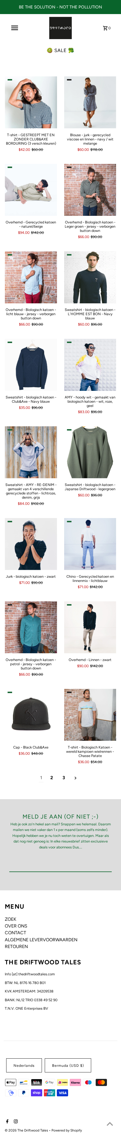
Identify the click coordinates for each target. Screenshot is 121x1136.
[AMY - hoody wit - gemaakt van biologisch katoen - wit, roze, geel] (90, 365)
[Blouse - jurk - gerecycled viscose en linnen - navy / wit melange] (90, 102)
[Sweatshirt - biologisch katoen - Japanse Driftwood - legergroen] (90, 452)
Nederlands (24, 1065)
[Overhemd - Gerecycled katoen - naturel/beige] (31, 190)
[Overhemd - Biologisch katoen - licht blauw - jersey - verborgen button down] (31, 277)
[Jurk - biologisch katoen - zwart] (31, 544)
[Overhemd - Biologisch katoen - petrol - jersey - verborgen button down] (31, 627)
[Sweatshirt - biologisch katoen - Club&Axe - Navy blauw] (31, 365)
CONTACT (15, 932)
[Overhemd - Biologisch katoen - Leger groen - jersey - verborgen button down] (90, 190)
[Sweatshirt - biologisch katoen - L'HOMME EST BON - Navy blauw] (90, 277)
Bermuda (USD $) (68, 1065)
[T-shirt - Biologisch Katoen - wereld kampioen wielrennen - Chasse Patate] (90, 715)
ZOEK (10, 919)
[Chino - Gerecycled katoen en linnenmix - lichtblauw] (90, 544)
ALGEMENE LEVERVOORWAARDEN (41, 939)
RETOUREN (16, 946)
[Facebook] (6, 1122)
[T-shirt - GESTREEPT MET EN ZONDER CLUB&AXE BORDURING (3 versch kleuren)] (31, 102)
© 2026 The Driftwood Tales (27, 1130)
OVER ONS (16, 926)
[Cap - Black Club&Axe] (31, 715)
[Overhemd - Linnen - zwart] (90, 627)
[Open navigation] (14, 28)
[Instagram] (15, 1122)
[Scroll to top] (109, 1124)
